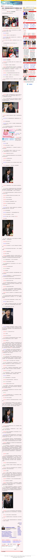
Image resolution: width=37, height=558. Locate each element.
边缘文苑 (29, 15)
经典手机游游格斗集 (30, 40)
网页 (27, 7)
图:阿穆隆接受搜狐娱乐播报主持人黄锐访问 (6, 535)
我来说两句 (20, 524)
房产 (24, 0)
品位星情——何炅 (31, 13)
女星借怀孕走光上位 (25, 19)
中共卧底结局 (27, 10)
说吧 (33, 7)
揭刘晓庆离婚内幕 (29, 45)
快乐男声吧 (33, 33)
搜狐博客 (29, 14)
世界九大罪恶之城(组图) (32, 53)
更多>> (35, 48)
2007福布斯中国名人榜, (32, 16)
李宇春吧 (29, 33)
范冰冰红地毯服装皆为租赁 (26, 51)
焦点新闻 (28, 77)
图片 (31, 7)
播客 (29, 0)
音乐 (30, 7)
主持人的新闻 (19, 527)
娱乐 (18, 0)
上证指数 (24, 33)
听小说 (24, 39)
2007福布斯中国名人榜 (32, 19)
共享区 (24, 40)
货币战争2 (34, 39)
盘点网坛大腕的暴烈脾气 (26, 53)
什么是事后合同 (19, 533)
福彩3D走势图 (34, 40)
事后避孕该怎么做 (20, 531)
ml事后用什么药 (19, 532)
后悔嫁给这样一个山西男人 (32, 79)
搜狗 (11, 0)
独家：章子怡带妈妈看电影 (32, 49)
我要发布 (22, 551)
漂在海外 (24, 81)
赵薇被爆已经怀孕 (25, 45)
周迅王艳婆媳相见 (29, 46)
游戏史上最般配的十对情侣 (32, 56)
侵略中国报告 (32, 10)
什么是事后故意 (19, 530)
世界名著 (29, 39)
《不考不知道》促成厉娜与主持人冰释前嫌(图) (7, 532)
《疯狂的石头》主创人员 (32, 15)
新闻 (26, 7)
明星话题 (28, 73)
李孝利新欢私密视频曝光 (32, 54)
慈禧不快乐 (30, 10)
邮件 (30, 0)
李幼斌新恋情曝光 (34, 45)
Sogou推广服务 (3, 551)
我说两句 (35, 0)
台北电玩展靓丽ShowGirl (26, 56)
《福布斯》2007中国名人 (32, 18)
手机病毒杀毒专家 (26, 40)
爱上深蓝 (29, 13)
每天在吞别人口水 (25, 80)
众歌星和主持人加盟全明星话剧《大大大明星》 (7, 536)
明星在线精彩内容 (11, 6)
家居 (25, 0)
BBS (33, 0)
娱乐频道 (6, 6)
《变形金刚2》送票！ (26, 57)
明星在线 (8, 6)
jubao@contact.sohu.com (20, 557)
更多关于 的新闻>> (13, 537)
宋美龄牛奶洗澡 (24, 10)
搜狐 (4, 0)
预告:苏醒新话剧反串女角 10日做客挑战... (10, 527)
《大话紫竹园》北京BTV (32, 14)
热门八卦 (28, 70)
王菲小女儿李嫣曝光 (30, 61)
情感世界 (28, 79)
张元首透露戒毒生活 (32, 57)
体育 (16, 0)
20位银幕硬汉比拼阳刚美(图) (32, 73)
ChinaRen (6, 0)
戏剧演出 (24, 74)
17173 (8, 0)
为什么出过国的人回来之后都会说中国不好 (30, 81)
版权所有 (24, 556)
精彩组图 (28, 72)
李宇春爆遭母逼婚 (25, 46)
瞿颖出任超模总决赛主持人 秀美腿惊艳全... (6, 531)
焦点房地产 (10, 0)
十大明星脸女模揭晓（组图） (32, 70)
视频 (28, 0)
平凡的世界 (31, 39)
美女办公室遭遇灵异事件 (26, 54)
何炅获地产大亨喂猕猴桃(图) (26, 49)
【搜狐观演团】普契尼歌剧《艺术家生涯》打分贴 (30, 74)
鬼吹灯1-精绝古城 (26, 39)
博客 (32, 0)
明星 (24, 21)
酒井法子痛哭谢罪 (34, 61)
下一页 (20, 522)
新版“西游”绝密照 (25, 61)
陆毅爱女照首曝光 (34, 46)
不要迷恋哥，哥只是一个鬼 (32, 77)
